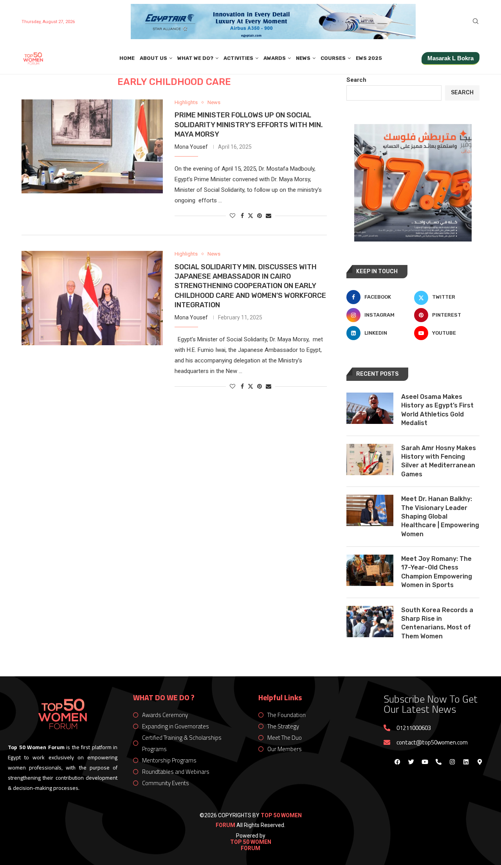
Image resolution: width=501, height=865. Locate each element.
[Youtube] (425, 762)
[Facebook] (397, 762)
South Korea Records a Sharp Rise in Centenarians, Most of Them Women (437, 623)
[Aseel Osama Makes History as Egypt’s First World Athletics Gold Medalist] (369, 408)
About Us (153, 58)
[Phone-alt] (438, 762)
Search (356, 79)
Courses (333, 58)
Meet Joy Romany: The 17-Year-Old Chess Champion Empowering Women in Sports (436, 572)
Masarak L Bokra (450, 58)
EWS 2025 (369, 58)
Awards (274, 58)
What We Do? (195, 58)
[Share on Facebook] (242, 216)
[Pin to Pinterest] (259, 216)
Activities (238, 58)
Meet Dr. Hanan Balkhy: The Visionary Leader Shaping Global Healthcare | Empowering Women (440, 516)
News (303, 58)
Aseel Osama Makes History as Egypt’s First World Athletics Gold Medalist (437, 410)
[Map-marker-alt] (479, 762)
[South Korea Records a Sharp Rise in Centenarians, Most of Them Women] (369, 621)
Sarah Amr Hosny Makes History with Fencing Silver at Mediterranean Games (438, 461)
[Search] (475, 21)
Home (127, 58)
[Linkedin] (466, 762)
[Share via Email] (268, 216)
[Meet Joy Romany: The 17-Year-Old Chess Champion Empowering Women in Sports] (369, 570)
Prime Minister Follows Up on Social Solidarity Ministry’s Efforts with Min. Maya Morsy (249, 125)
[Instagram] (452, 762)
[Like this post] (232, 216)
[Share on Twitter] (250, 215)
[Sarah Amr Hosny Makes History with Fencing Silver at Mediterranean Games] (369, 459)
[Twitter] (411, 762)
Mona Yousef (191, 147)
